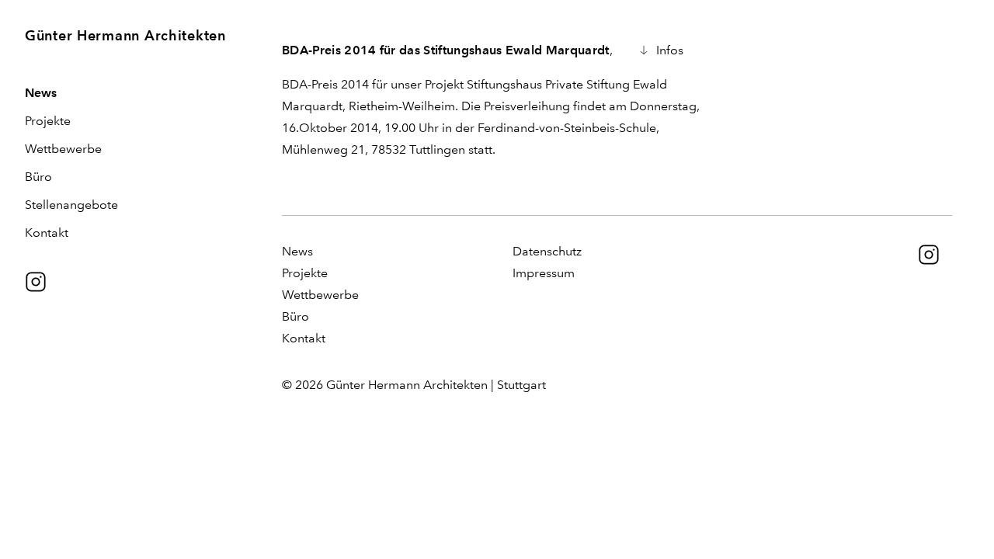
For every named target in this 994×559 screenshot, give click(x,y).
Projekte (48, 120)
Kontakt (46, 232)
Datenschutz (547, 251)
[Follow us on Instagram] (36, 282)
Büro (38, 176)
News (41, 92)
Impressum (544, 273)
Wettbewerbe (63, 148)
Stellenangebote (71, 204)
